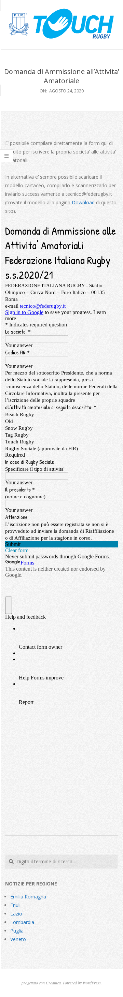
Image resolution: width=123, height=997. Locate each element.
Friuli (15, 905)
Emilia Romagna (28, 896)
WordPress (92, 982)
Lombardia (22, 922)
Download (83, 202)
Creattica (53, 982)
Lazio (16, 913)
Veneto (18, 939)
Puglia (17, 930)
